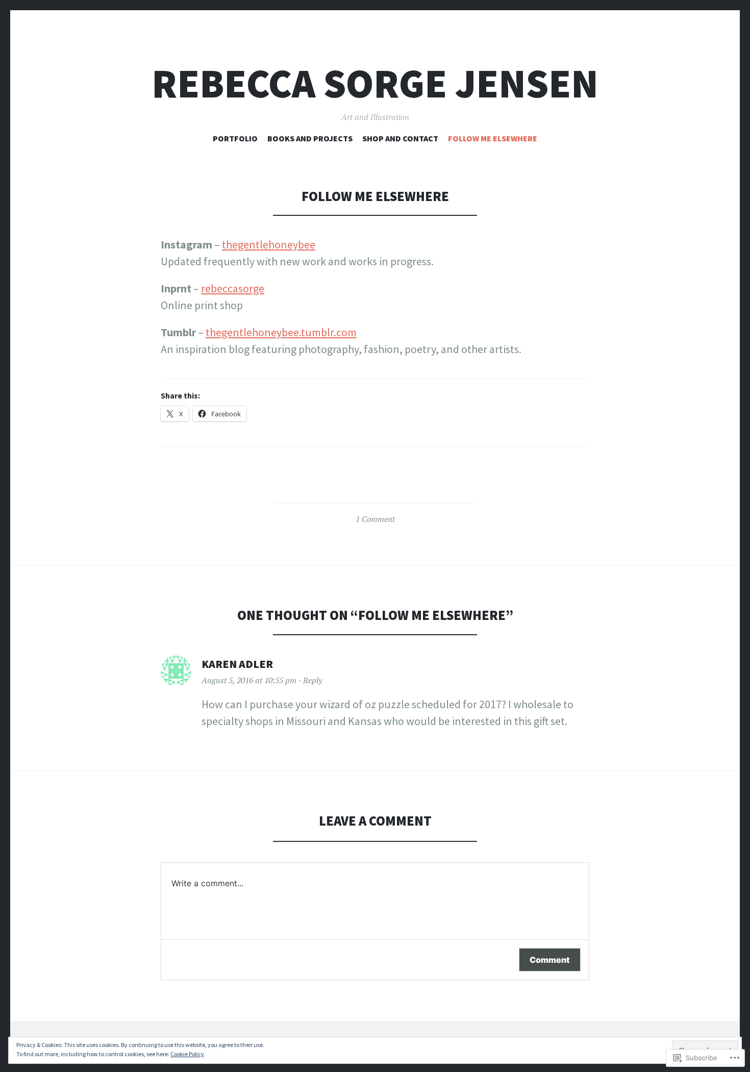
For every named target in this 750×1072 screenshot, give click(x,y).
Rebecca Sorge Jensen (375, 83)
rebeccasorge (232, 288)
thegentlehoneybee (268, 244)
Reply (312, 680)
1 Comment (375, 519)
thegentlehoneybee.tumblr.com (281, 332)
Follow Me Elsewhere (492, 138)
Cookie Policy (187, 1054)
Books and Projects (310, 138)
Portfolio (235, 138)
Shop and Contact (400, 138)
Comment (550, 960)
